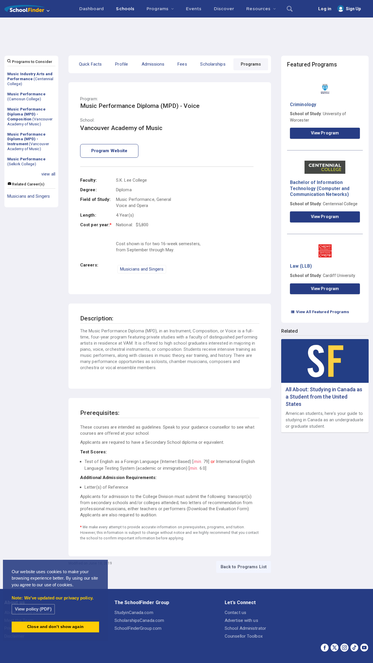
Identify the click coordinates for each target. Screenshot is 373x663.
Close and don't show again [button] (55, 627)
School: (87, 120)
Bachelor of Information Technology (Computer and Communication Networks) (319, 188)
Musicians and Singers (28, 196)
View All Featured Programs (320, 311)
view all (48, 174)
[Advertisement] (186, 33)
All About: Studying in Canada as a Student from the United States (324, 396)
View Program (325, 133)
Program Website (109, 150)
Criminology (303, 104)
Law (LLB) (301, 266)
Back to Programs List (244, 566)
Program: (89, 99)
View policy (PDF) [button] (33, 608)
